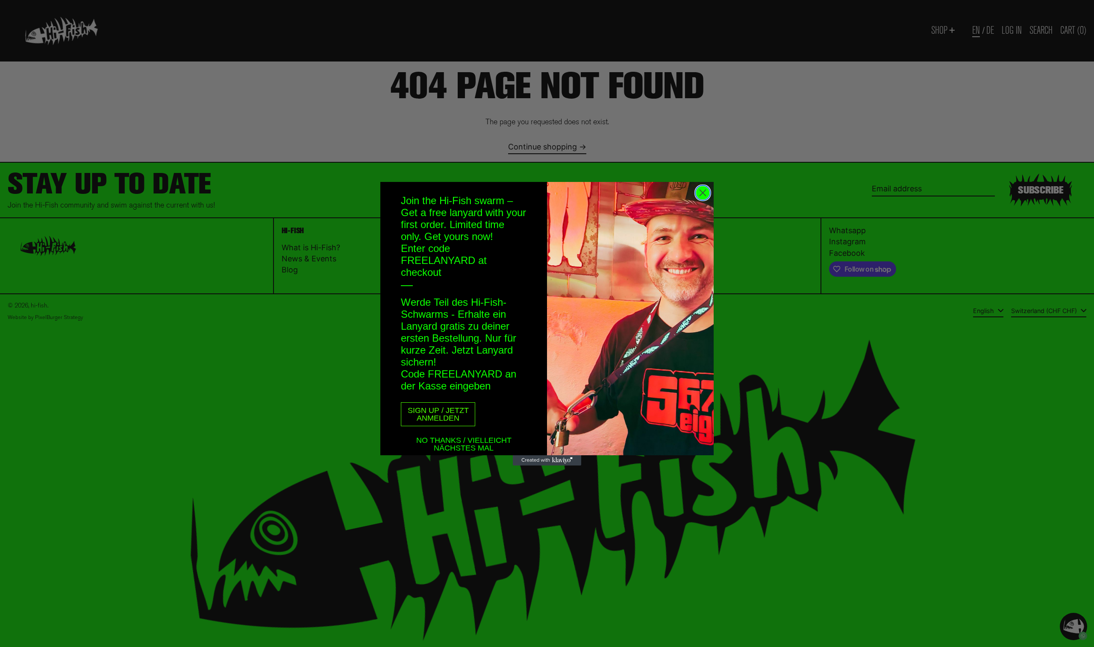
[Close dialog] (702, 192)
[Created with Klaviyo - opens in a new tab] (547, 460)
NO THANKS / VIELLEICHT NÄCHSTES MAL (464, 441)
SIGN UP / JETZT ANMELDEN (438, 414)
